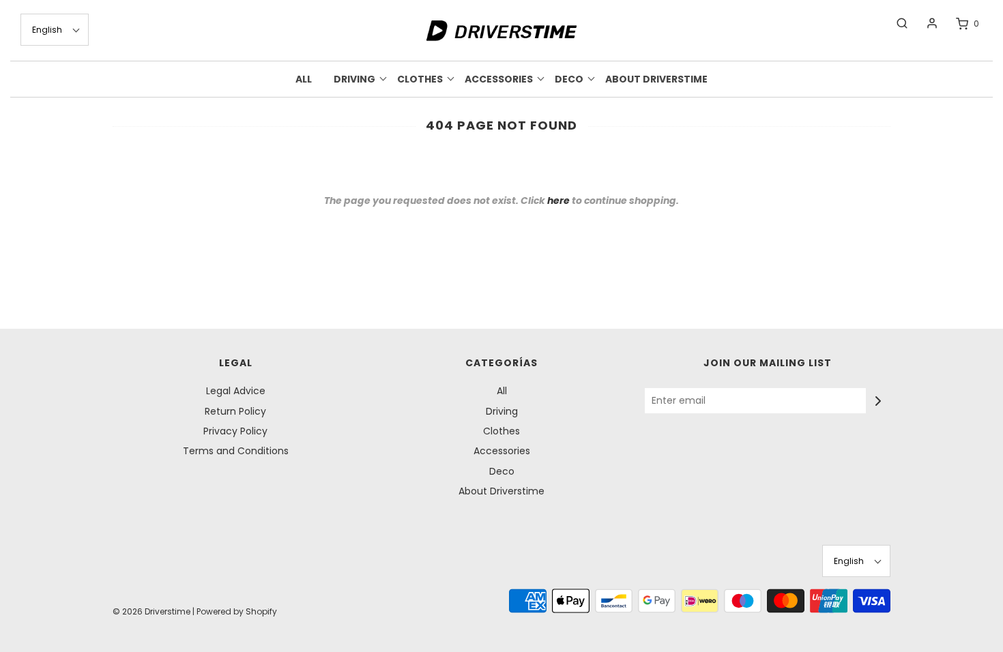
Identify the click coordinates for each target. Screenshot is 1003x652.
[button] (54, 30)
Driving (502, 411)
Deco (501, 471)
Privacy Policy (235, 431)
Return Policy (235, 411)
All (303, 79)
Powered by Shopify (237, 611)
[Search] (895, 23)
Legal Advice (235, 391)
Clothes (501, 431)
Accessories (502, 451)
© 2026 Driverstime (151, 611)
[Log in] (925, 23)
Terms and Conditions (236, 451)
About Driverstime (656, 79)
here (558, 200)
